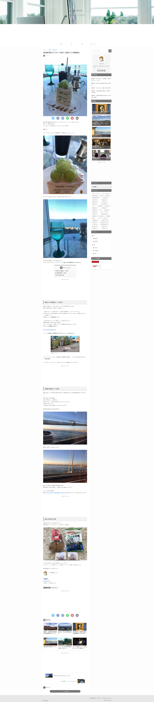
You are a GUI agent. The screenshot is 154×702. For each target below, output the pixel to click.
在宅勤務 (96, 250)
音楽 (95, 253)
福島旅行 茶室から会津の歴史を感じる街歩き (101, 84)
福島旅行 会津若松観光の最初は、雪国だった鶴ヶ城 (101, 91)
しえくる (101, 63)
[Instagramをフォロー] (100, 71)
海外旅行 (96, 241)
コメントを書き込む (65, 691)
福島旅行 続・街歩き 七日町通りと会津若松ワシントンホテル (101, 79)
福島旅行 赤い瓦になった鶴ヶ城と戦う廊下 (101, 88)
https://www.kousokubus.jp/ (49, 329)
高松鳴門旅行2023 (55, 587)
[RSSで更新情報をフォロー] (105, 71)
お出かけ (96, 247)
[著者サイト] (98, 71)
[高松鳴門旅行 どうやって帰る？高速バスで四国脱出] (62, 118)
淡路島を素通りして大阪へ (61, 273)
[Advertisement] (77, 33)
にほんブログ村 (46, 581)
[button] (109, 50)
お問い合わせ (93, 698)
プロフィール (99, 698)
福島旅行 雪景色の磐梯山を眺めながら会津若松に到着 (101, 96)
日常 (94, 244)
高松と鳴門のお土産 (60, 275)
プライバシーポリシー (107, 698)
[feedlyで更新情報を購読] (102, 71)
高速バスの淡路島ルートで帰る (62, 270)
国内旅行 (45, 587)
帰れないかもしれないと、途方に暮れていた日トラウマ (55, 492)
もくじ (64, 267)
